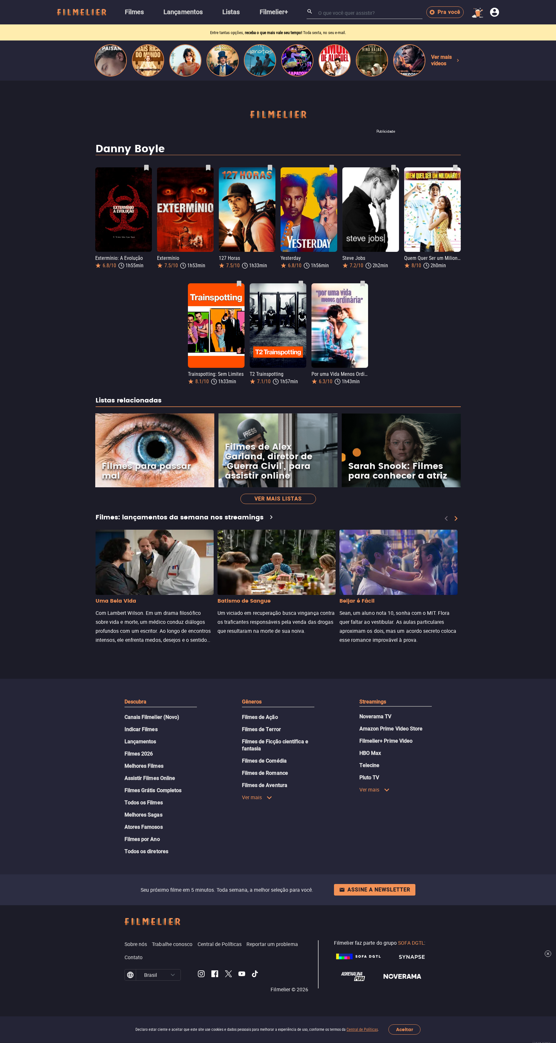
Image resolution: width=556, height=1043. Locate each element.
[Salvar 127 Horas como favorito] (270, 168)
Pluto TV (369, 777)
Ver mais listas (278, 499)
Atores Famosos (144, 827)
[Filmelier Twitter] (228, 974)
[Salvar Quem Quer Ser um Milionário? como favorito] (455, 168)
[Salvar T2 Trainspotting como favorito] (301, 283)
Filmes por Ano (142, 839)
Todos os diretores (146, 851)
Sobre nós (136, 944)
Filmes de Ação (260, 717)
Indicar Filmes (141, 729)
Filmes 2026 (139, 754)
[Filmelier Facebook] (214, 974)
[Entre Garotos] (260, 60)
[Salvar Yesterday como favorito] (332, 168)
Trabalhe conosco (172, 944)
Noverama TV (375, 716)
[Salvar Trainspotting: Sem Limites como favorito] (239, 283)
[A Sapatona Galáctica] (297, 60)
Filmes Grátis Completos (153, 790)
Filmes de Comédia (264, 761)
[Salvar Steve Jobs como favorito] (393, 168)
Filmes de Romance (265, 773)
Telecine (369, 765)
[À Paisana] (111, 60)
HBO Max (370, 753)
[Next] (456, 518)
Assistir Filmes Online (150, 778)
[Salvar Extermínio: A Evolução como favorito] (146, 168)
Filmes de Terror (261, 729)
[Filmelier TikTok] (255, 974)
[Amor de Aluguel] (335, 60)
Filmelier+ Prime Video (386, 741)
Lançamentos (140, 741)
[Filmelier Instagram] (201, 974)
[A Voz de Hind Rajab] (372, 60)
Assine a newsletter (379, 890)
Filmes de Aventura (264, 785)
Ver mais (252, 797)
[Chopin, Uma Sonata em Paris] (223, 60)
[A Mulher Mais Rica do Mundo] (148, 60)
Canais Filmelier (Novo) (152, 717)
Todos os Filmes (144, 803)
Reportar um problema (272, 944)
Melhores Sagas (143, 815)
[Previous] (446, 518)
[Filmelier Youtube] (241, 974)
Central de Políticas (362, 1029)
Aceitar (404, 1029)
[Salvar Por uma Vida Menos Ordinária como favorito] (362, 283)
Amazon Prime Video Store (391, 729)
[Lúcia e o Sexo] (185, 60)
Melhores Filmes (144, 766)
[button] (173, 975)
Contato (134, 957)
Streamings (372, 702)
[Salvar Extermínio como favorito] (208, 168)
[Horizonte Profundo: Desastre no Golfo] (409, 60)
